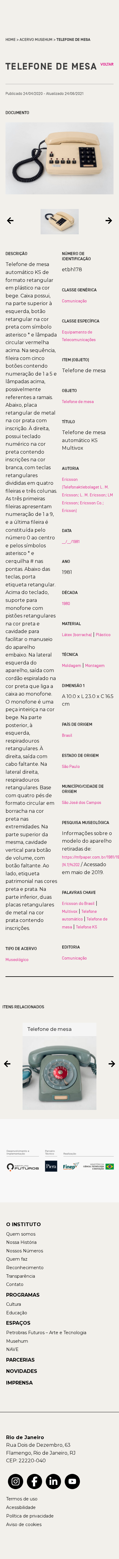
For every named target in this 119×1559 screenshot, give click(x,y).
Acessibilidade (21, 1507)
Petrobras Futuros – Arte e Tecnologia (46, 1332)
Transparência (20, 1276)
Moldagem (71, 665)
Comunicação (74, 300)
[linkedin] (53, 1481)
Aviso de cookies (23, 1524)
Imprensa (19, 1383)
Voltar (107, 64)
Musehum (17, 1341)
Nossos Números (24, 1251)
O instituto (23, 1224)
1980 (66, 603)
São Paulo (71, 766)
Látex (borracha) (77, 634)
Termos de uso (22, 1499)
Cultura (13, 1304)
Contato (14, 1284)
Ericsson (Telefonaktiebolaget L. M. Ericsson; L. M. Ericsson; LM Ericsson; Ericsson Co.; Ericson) (87, 495)
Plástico (103, 634)
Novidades (21, 1371)
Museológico (16, 959)
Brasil (67, 735)
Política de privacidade (30, 1516)
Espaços (18, 1323)
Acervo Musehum (36, 39)
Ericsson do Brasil (78, 903)
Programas (23, 1295)
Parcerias (20, 1360)
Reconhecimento (25, 1268)
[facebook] (34, 1481)
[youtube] (72, 1481)
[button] (10, 220)
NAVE (12, 1349)
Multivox (70, 911)
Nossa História (21, 1242)
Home (10, 39)
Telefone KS (86, 926)
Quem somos (20, 1234)
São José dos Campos (81, 802)
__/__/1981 (71, 541)
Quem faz (16, 1259)
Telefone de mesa (78, 401)
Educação (16, 1313)
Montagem (95, 665)
